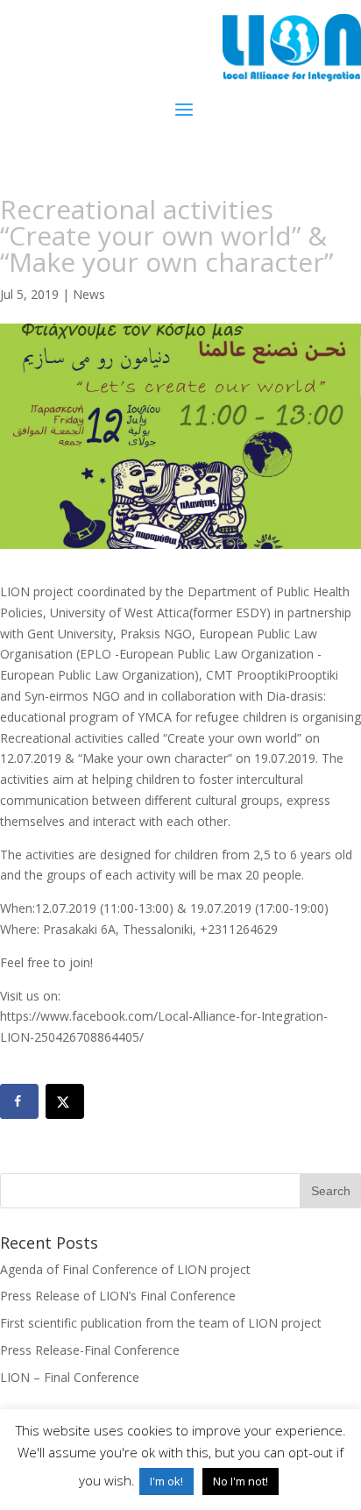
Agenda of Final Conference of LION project (125, 1269)
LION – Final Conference (69, 1377)
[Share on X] (65, 1101)
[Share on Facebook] (19, 1101)
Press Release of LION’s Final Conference (118, 1295)
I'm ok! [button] (166, 1481)
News (89, 294)
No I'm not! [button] (240, 1481)
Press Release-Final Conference (90, 1350)
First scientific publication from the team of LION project (161, 1322)
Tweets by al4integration (70, 1058)
